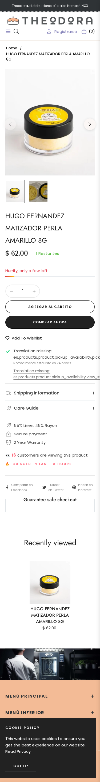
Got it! (20, 766)
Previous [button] (10, 124)
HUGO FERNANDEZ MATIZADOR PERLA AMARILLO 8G (50, 615)
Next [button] (90, 124)
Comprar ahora (50, 322)
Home (11, 48)
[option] (50, 122)
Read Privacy (18, 751)
